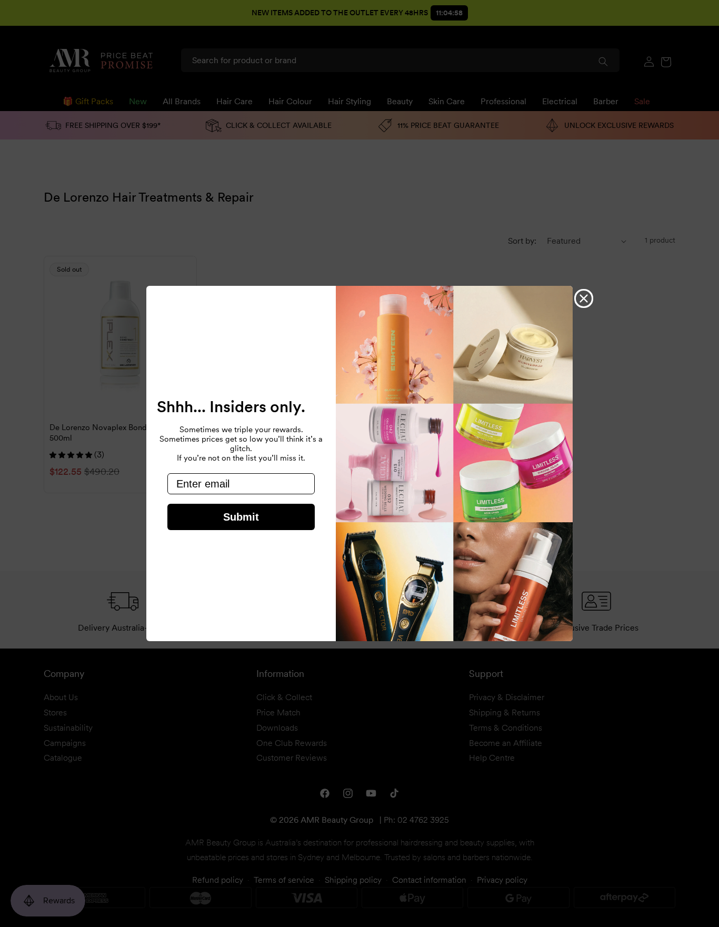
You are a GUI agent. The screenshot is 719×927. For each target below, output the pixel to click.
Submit (241, 517)
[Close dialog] (583, 298)
